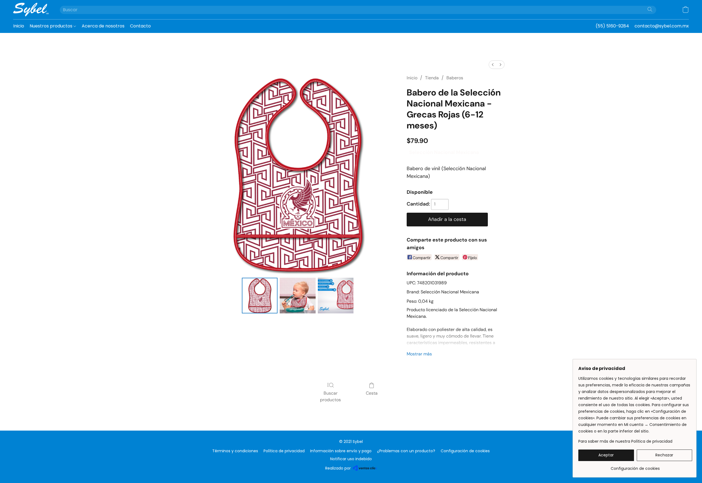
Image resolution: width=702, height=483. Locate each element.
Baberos (454, 78)
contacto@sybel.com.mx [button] (662, 26)
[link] (635, 466)
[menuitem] (493, 65)
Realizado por (338, 468)
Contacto (140, 26)
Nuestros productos (51, 26)
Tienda (432, 78)
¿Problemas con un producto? (406, 451)
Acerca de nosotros (103, 26)
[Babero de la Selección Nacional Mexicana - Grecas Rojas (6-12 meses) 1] (297, 295)
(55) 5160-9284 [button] (612, 26)
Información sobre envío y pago (341, 451)
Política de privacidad (284, 451)
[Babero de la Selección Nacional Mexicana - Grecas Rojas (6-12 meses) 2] (335, 295)
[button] (31, 9)
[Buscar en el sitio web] (650, 9)
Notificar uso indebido (351, 459)
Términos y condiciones (235, 451)
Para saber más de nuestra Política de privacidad (625, 441)
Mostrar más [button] (419, 354)
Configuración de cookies (465, 451)
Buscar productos (330, 396)
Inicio (18, 26)
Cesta (372, 393)
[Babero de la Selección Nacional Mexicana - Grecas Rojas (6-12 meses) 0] (260, 295)
